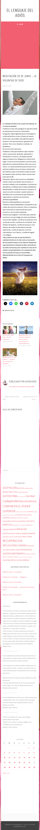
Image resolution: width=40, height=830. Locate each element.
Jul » (8, 773)
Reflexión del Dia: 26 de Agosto (12, 582)
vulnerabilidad (23, 560)
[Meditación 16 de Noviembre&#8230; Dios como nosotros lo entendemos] (26, 330)
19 (14, 762)
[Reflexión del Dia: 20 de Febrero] (10, 330)
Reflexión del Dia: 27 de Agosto (12, 572)
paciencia (11, 537)
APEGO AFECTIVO (10, 492)
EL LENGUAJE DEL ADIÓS (20, 12)
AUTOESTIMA (10, 496)
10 (4, 757)
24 (4, 767)
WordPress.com (20, 826)
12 (14, 757)
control (30, 511)
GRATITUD (7, 524)
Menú (21, 24)
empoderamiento (10, 521)
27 (19, 767)
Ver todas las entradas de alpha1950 (21, 386)
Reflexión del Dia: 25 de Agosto (12, 595)
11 (9, 757)
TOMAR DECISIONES (12, 557)
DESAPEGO (7, 518)
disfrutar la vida (16, 518)
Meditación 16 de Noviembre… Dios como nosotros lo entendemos (25, 339)
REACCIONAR (27, 537)
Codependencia (13, 501)
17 (4, 762)
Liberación (21, 529)
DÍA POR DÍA (24, 518)
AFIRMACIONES (29, 488)
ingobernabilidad (9, 529)
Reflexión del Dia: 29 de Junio (30, 398)
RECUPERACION (12, 541)
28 (24, 767)
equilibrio (21, 521)
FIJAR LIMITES (30, 521)
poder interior (18, 537)
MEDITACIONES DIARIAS (12, 533)
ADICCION (20, 488)
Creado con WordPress (13, 824)
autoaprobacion (23, 492)
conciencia (29, 501)
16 (34, 757)
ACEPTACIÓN (10, 488)
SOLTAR (6, 553)
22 (29, 762)
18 (9, 762)
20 (19, 762)
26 (14, 767)
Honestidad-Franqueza (18, 525)
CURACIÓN (12, 515)
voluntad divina (9, 560)
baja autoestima (21, 496)
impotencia (28, 525)
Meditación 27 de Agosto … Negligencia (15, 577)
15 (29, 757)
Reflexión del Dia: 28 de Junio (11, 398)
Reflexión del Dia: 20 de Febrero (8, 337)
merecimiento (28, 533)
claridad (30, 496)
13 (19, 757)
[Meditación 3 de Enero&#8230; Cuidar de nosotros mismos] (10, 352)
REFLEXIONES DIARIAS (15, 545)
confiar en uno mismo (21, 511)
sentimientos (26, 549)
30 (34, 767)
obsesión (5, 537)
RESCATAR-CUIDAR (13, 550)
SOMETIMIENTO (17, 553)
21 (24, 762)
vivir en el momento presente (25, 557)
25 (9, 767)
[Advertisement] (20, 48)
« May (4, 773)
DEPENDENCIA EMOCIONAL (23, 515)
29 (29, 767)
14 (24, 757)
